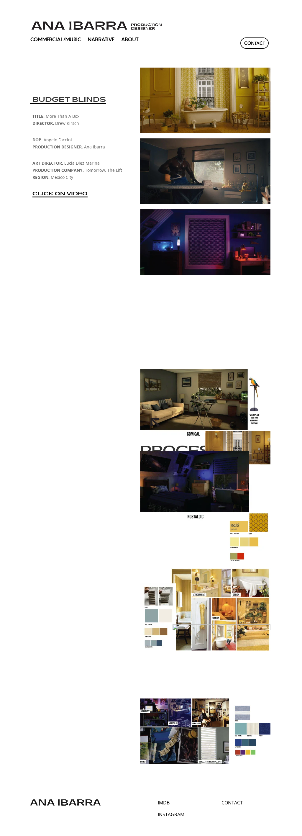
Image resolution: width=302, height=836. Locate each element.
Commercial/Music (55, 39)
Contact (254, 43)
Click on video (60, 193)
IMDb (164, 802)
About (130, 39)
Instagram (171, 814)
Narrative (101, 39)
